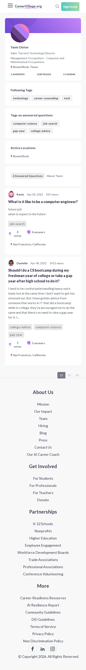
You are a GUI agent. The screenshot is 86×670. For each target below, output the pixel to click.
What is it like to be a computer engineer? (43, 201)
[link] (43, 221)
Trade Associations (43, 559)
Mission (43, 404)
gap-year (19, 131)
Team (43, 418)
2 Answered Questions (28, 176)
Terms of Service (43, 626)
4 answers (38, 232)
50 (77, 375)
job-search (50, 123)
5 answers (38, 343)
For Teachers (43, 492)
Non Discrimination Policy (43, 641)
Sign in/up (70, 6)
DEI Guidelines (43, 619)
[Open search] (57, 6)
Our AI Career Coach (43, 454)
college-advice (40, 131)
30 (69, 375)
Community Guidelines (43, 612)
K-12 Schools (43, 524)
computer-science (25, 123)
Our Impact (43, 411)
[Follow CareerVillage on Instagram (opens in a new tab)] (52, 648)
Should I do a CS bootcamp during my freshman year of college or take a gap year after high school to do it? (40, 275)
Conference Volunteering (43, 574)
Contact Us (43, 447)
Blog (43, 433)
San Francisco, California (29, 244)
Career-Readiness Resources (43, 598)
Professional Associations (43, 567)
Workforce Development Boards (43, 552)
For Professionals (43, 485)
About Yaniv (55, 176)
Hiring (43, 425)
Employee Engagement (43, 545)
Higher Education (43, 538)
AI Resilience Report (43, 605)
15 (61, 375)
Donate (43, 500)
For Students (43, 478)
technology (20, 98)
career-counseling (46, 98)
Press (43, 440)
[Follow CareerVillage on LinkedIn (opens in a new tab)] (42, 648)
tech (67, 98)
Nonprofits (43, 531)
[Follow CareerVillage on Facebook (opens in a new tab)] (32, 648)
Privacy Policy (43, 634)
